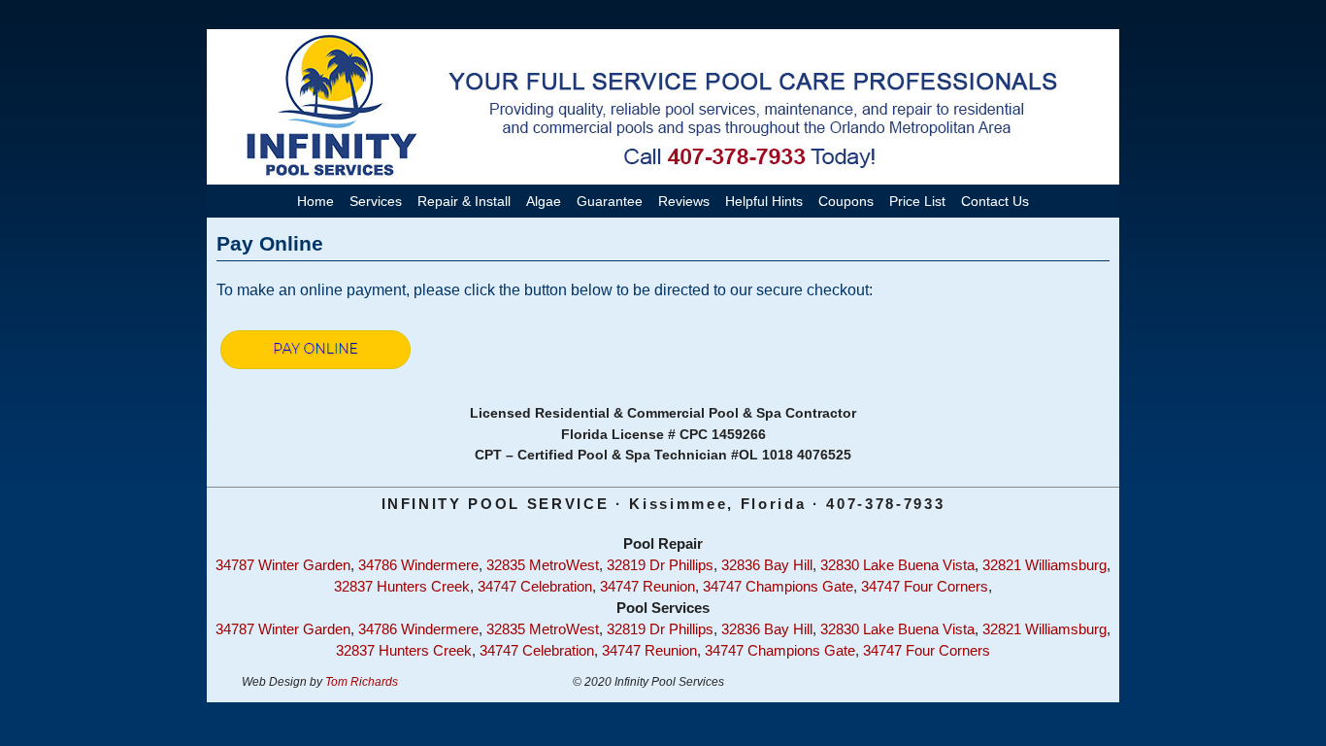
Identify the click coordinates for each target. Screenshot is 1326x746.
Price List (917, 201)
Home (315, 201)
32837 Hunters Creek (402, 586)
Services (375, 201)
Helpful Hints (764, 201)
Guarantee (610, 201)
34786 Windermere (418, 565)
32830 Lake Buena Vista (897, 565)
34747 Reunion (647, 586)
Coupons (846, 201)
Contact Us (995, 201)
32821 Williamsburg (1044, 565)
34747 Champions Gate (778, 586)
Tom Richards (361, 682)
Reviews (684, 201)
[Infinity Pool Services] (663, 107)
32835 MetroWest (542, 565)
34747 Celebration (535, 586)
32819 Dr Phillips (660, 565)
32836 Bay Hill (766, 565)
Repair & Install (464, 201)
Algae (543, 201)
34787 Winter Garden (282, 565)
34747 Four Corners (924, 586)
